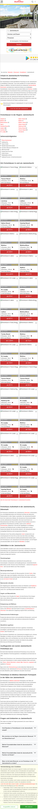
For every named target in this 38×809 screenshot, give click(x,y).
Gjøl (1, 124)
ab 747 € (9, 230)
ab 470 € (9, 296)
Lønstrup (3, 130)
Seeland (8, 664)
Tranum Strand (22, 130)
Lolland (18, 662)
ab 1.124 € (9, 274)
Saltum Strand (22, 124)
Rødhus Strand (23, 122)
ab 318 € (28, 185)
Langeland (31, 662)
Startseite (10, 72)
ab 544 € (28, 474)
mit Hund (19, 669)
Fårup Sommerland (6, 140)
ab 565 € (28, 230)
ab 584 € (28, 296)
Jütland (8, 662)
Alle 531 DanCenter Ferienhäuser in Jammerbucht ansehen (15, 500)
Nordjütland (23, 72)
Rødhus (20, 120)
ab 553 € (9, 496)
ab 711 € (28, 340)
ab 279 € (28, 407)
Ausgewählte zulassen (9, 806)
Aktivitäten (22, 541)
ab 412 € (9, 207)
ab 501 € (28, 385)
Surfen (31, 573)
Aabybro (3, 118)
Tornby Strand (22, 128)
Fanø (24, 662)
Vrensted (21, 131)
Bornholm (13, 662)
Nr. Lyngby (3, 131)
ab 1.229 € (9, 340)
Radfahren (33, 585)
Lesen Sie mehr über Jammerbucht (19, 108)
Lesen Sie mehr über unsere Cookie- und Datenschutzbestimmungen (18, 784)
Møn (22, 662)
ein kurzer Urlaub (8, 579)
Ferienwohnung (13, 667)
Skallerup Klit (22, 126)
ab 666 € (28, 252)
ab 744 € (9, 363)
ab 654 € (9, 429)
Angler (17, 596)
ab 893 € (9, 474)
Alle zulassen (28, 806)
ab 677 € (28, 274)
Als (27, 662)
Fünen (4, 662)
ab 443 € (9, 407)
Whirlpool (9, 608)
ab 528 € (9, 252)
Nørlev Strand (22, 118)
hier (17, 785)
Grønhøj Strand (5, 126)
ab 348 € (28, 363)
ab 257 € (9, 385)
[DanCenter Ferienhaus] (19, 2)
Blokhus (3, 120)
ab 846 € (28, 207)
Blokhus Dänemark (14, 680)
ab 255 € (9, 185)
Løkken (3, 128)
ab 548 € (28, 496)
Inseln (23, 534)
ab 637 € (9, 318)
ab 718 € (28, 429)
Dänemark (16, 72)
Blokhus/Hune (4, 122)
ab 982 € (28, 318)
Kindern (2, 631)
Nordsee (30, 89)
